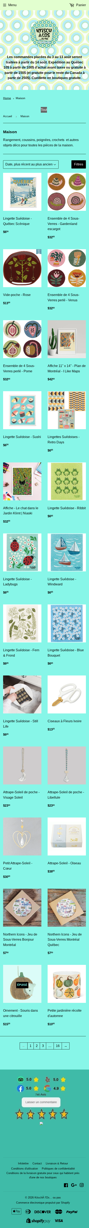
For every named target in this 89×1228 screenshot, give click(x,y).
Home (7, 98)
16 (58, 1046)
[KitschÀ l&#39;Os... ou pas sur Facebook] (66, 1185)
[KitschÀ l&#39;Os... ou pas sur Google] (74, 1185)
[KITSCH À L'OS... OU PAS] (41, 1124)
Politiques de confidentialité (58, 1168)
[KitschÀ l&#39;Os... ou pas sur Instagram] (82, 1185)
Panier (80, 5)
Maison (20, 98)
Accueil (7, 116)
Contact (37, 1163)
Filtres (78, 164)
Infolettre (23, 1163)
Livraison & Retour (57, 1163)
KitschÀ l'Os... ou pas (48, 1197)
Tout (44, 109)
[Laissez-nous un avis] (41, 1118)
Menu (12, 5)
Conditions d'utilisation (24, 1168)
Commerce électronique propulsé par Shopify (43, 1202)
